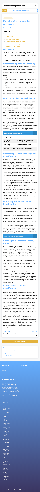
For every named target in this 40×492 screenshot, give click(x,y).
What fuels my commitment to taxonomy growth (19, 10)
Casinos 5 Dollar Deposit (7, 383)
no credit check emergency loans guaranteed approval (10, 393)
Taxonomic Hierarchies (7, 355)
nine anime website (10, 391)
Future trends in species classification (12, 46)
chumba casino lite (13, 385)
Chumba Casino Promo (12, 395)
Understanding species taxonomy (12, 37)
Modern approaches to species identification (14, 43)
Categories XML (5, 369)
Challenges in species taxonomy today (13, 44)
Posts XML (4, 370)
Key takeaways (10, 36)
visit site (7, 432)
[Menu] (35, 5)
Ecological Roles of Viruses (8, 353)
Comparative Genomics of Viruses (10, 350)
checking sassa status (6, 388)
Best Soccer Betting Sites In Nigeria (9, 387)
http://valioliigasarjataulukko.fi (6, 444)
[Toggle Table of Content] (4, 33)
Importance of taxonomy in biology (12, 39)
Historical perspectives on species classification (15, 41)
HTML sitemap (24, 369)
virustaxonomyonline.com (14, 6)
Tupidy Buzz (5, 411)
